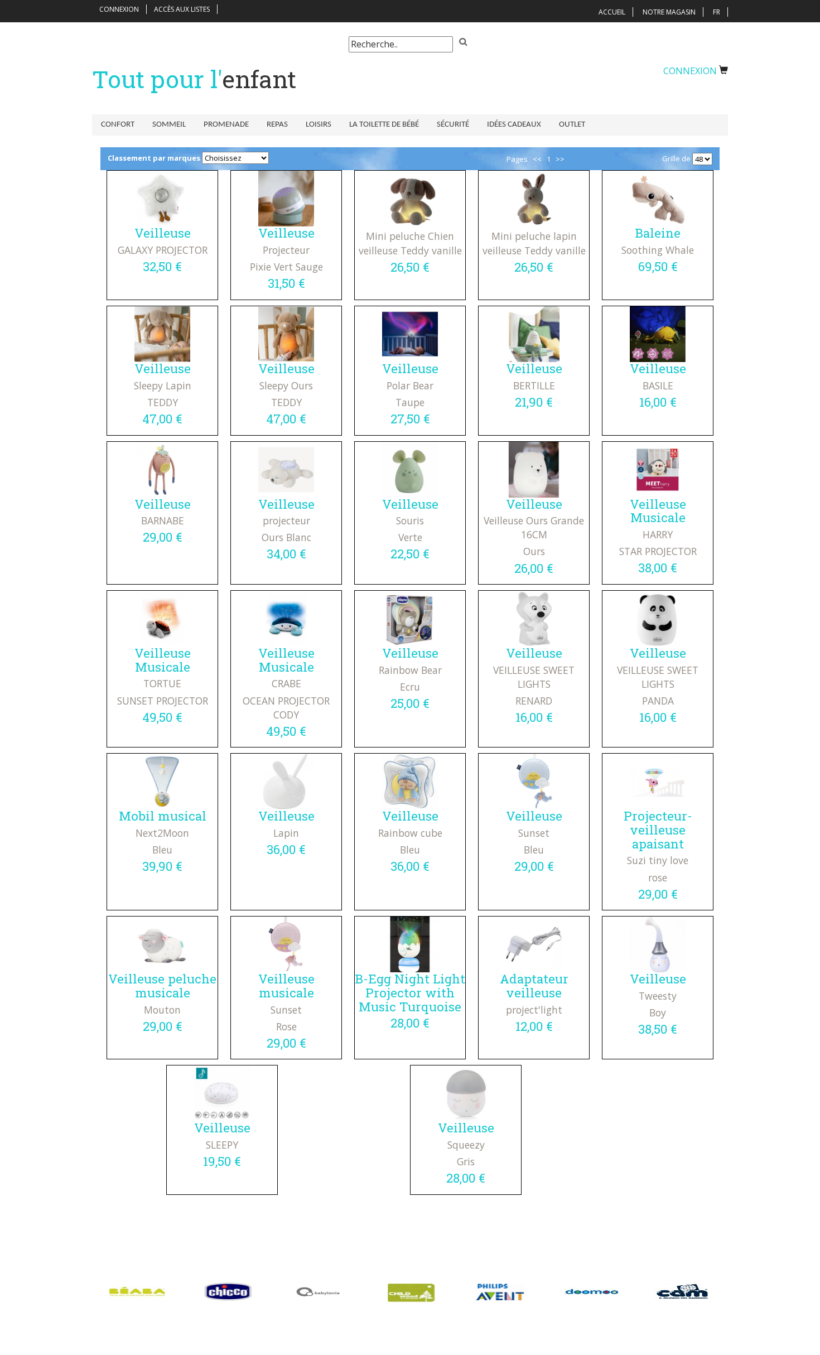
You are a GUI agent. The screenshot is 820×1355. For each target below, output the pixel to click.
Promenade (226, 124)
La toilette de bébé (384, 124)
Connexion (119, 9)
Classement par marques (154, 158)
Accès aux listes (182, 9)
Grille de (676, 158)
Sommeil (169, 124)
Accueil (612, 12)
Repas (277, 124)
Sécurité (453, 124)
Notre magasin (669, 12)
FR (716, 12)
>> (560, 159)
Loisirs (318, 124)
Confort (117, 124)
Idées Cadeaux (514, 124)
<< (537, 159)
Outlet (572, 124)
